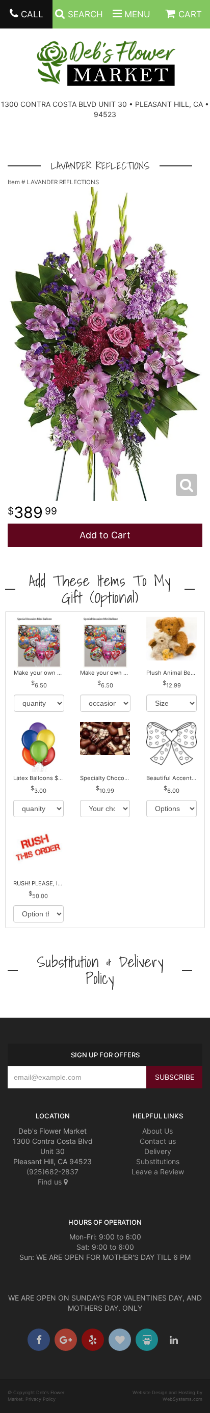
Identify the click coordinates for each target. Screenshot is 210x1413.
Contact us (158, 1141)
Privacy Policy (40, 1399)
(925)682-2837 (52, 1171)
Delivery (157, 1151)
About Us (157, 1131)
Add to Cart (105, 535)
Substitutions (157, 1161)
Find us (51, 1181)
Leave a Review (158, 1171)
